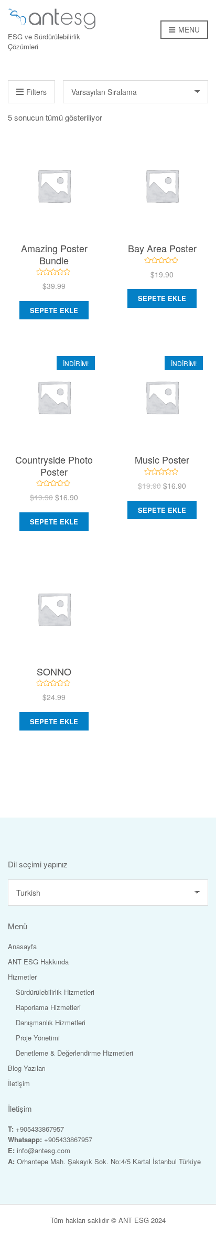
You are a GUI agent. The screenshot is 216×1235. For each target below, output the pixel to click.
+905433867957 (40, 1129)
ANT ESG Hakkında (38, 961)
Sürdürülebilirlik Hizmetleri (55, 992)
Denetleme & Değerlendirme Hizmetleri (74, 1053)
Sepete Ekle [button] (54, 310)
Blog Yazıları (27, 1068)
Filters (36, 92)
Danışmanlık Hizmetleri (50, 1022)
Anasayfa (22, 946)
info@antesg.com (43, 1150)
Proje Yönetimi (38, 1038)
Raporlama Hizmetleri (48, 1007)
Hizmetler (22, 977)
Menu (188, 29)
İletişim (19, 1083)
